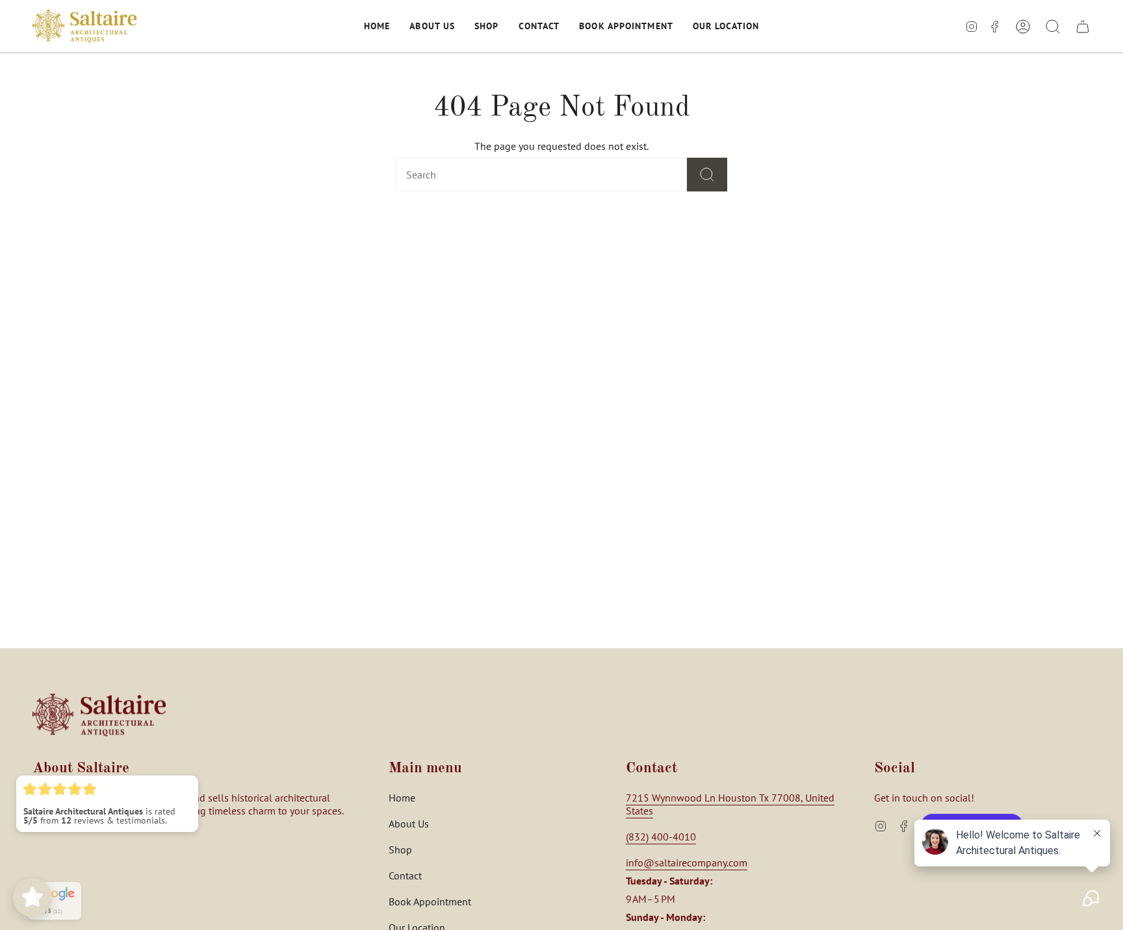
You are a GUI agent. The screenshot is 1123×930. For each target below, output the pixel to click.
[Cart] (1083, 26)
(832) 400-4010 (661, 836)
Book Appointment (430, 901)
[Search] (707, 174)
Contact (405, 875)
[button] (377, 26)
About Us (409, 823)
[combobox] (520, 174)
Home (402, 797)
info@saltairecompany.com (686, 862)
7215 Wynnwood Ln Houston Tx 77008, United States (730, 804)
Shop (400, 849)
